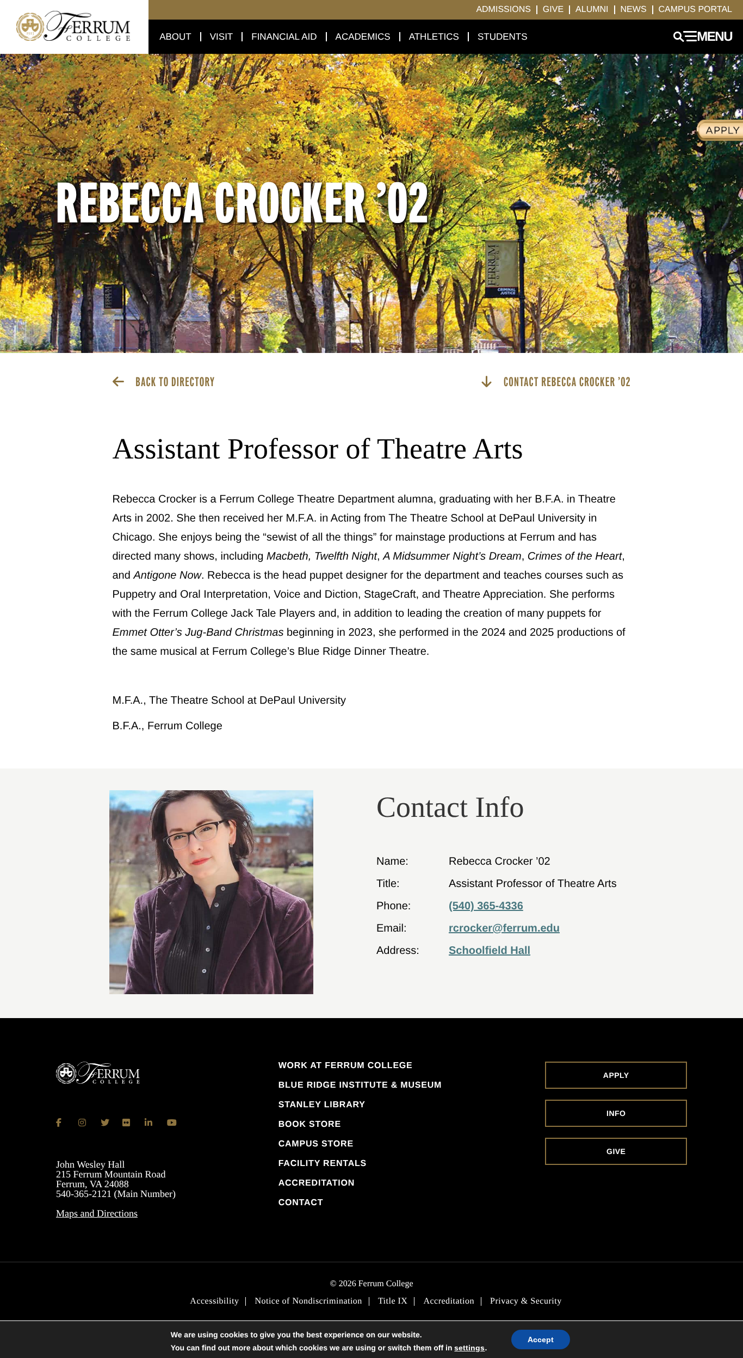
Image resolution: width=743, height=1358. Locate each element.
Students (503, 37)
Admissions (503, 9)
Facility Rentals (322, 1163)
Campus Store (316, 1144)
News (634, 9)
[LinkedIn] (149, 1122)
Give (553, 9)
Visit (221, 37)
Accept (541, 1339)
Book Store (309, 1124)
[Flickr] (126, 1122)
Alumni (591, 9)
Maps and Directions (97, 1213)
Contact (301, 1203)
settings (469, 1347)
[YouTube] (171, 1122)
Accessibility (214, 1301)
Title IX (393, 1301)
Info (616, 1113)
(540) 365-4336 (486, 906)
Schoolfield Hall (489, 951)
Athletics (434, 37)
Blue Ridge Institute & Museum (360, 1085)
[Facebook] (60, 1122)
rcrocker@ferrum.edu (504, 928)
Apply (616, 1075)
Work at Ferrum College (345, 1066)
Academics (363, 37)
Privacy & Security (526, 1301)
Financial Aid (284, 37)
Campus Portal (695, 9)
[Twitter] (105, 1122)
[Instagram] (82, 1122)
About (175, 37)
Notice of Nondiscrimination (308, 1301)
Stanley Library (322, 1105)
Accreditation (316, 1183)
